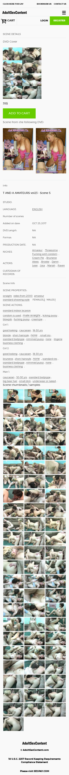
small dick (25, 381)
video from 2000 (23, 296)
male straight (31, 315)
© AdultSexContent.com (35, 750)
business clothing (13, 343)
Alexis (35, 262)
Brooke (45, 262)
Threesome (51, 250)
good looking (10, 330)
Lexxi (35, 265)
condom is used (12, 315)
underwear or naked (44, 381)
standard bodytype (13, 339)
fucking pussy (22, 319)
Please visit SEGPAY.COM (34, 771)
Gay (13, 4)
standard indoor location (17, 310)
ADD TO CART (19, 113)
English (37, 209)
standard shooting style (16, 300)
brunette (8, 359)
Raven (61, 265)
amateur (39, 296)
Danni (55, 262)
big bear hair (10, 381)
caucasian (25, 330)
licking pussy (50, 315)
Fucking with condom (44, 254)
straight (7, 296)
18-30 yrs (38, 330)
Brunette (51, 258)
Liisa (42, 265)
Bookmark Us (44, 4)
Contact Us (60, 4)
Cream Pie (38, 258)
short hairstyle (21, 335)
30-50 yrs (21, 377)
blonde (7, 335)
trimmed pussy (35, 339)
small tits (45, 335)
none (34, 335)
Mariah (51, 265)
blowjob (7, 319)
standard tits (50, 359)
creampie (36, 319)
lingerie (58, 339)
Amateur (37, 250)
